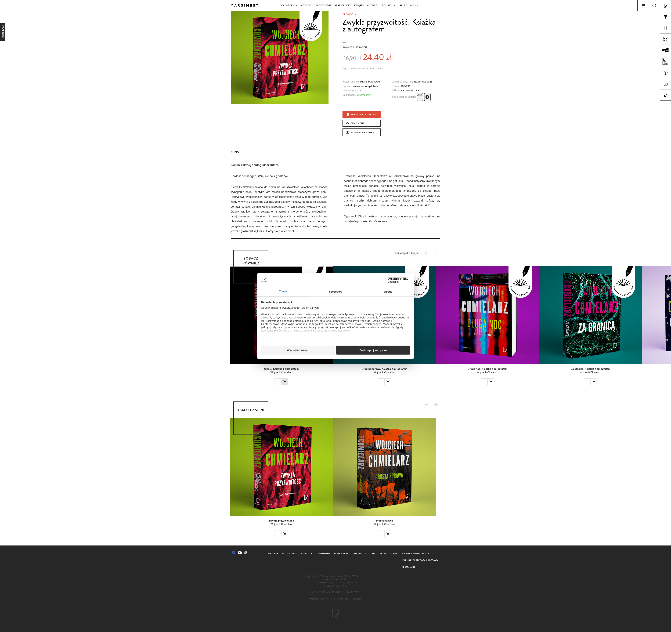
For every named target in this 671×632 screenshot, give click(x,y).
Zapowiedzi (323, 5)
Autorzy (372, 5)
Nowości (306, 5)
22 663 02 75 (340, 586)
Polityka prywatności (415, 553)
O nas (414, 5)
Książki (359, 5)
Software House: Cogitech (348, 599)
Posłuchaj (389, 5)
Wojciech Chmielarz (354, 47)
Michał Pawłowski (370, 81)
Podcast (273, 553)
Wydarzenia (289, 5)
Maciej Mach (325, 599)
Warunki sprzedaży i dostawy (420, 560)
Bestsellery (342, 5)
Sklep (403, 5)
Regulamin (408, 567)
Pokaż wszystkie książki (405, 253)
